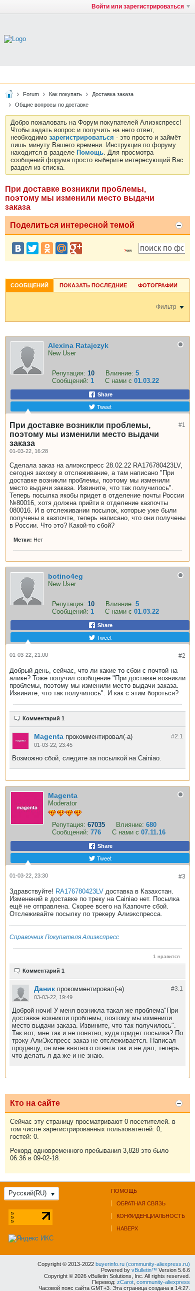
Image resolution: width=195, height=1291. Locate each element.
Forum (31, 94)
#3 (182, 876)
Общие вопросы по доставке (51, 105)
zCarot (125, 1282)
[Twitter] (32, 248)
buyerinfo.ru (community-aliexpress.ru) (143, 1264)
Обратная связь (141, 1203)
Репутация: (69, 373)
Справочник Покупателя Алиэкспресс (64, 937)
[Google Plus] (76, 248)
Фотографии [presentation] (158, 285)
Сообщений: (70, 380)
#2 (182, 655)
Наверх (127, 1228)
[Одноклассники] (47, 248)
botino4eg (65, 576)
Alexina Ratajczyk (78, 345)
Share (104, 394)
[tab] (29, 285)
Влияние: (120, 373)
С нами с (119, 380)
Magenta (49, 736)
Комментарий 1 (43, 718)
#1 (182, 424)
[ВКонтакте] (18, 248)
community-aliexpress (163, 1282)
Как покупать (65, 94)
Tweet (104, 406)
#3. (177, 988)
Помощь (124, 1191)
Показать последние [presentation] (93, 285)
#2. (177, 736)
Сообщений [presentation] (29, 285)
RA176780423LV (81, 891)
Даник (44, 989)
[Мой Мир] (62, 248)
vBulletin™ (144, 1270)
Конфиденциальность (150, 1216)
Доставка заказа (113, 94)
